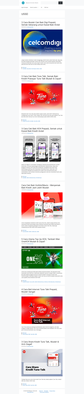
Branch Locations (33, 7)
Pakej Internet (25, 334)
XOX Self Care (38, 177)
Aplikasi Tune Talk (26, 121)
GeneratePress (30, 392)
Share (26, 385)
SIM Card (46, 7)
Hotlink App (34, 231)
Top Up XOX (32, 281)
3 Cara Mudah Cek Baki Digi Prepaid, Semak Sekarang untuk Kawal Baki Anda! (40, 23)
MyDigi (37, 68)
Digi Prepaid (33, 68)
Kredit (24, 385)
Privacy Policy (52, 390)
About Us (41, 390)
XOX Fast (46, 281)
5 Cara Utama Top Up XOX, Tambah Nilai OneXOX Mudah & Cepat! (40, 240)
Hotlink (30, 231)
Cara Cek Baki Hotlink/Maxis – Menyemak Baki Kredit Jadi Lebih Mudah (40, 186)
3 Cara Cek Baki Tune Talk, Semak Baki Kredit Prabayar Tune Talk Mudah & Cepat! (41, 77)
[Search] (60, 2)
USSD (41, 68)
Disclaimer (46, 390)
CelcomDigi (29, 68)
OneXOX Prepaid (26, 281)
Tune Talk (35, 121)
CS (41, 7)
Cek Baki (24, 68)
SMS (29, 334)
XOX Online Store (51, 281)
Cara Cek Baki (25, 231)
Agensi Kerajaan (24, 7)
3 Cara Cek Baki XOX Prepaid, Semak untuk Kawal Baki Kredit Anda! (41, 129)
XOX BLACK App (32, 177)
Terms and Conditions (44, 392)
